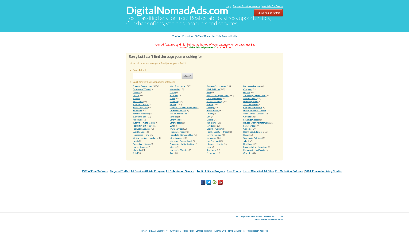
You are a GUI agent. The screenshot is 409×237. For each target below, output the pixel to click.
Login (228, 6)
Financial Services (177, 132)
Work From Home (177, 86)
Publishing (174, 95)
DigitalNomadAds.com (177, 10)
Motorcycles (138, 120)
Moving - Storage (214, 135)
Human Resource (140, 147)
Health (136, 95)
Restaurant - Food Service (254, 150)
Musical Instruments (178, 114)
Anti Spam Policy (160, 230)
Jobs (245, 141)
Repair (246, 135)
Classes (210, 120)
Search (187, 75)
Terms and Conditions (236, 230)
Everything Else (139, 117)
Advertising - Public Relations (182, 144)
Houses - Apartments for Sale (256, 123)
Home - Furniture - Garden (254, 110)
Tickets (210, 114)
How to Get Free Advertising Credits (268, 219)
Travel (172, 98)
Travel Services (176, 129)
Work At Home (213, 89)
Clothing (210, 107)
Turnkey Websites (214, 98)
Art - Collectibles (250, 104)
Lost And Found (213, 141)
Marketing (137, 150)
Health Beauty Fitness (252, 132)
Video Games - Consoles (253, 114)
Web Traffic (138, 101)
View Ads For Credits (272, 6)
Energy (173, 92)
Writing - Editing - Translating (145, 138)
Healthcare (248, 144)
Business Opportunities (142, 86)
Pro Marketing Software (289, 171)
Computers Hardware (252, 107)
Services (210, 126)
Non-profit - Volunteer (179, 150)
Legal (209, 147)
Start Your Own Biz (141, 104)
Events (136, 141)
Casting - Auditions (215, 129)
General (246, 92)
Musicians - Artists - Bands (181, 141)
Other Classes (176, 123)
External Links (220, 230)
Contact (280, 216)
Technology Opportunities (254, 95)
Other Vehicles (176, 120)
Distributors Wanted (142, 89)
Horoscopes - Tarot (141, 135)
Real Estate (211, 150)
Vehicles (173, 117)
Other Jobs (248, 153)
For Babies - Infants (178, 110)
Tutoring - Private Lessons (144, 123)
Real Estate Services (141, 129)
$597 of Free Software (95, 171)
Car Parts (247, 117)
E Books (136, 92)
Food (209, 92)
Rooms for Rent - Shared (143, 126)
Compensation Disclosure (257, 230)
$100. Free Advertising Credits (323, 171)
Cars (209, 117)
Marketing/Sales (250, 101)
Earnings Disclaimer (204, 230)
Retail (135, 153)
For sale (173, 104)
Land (172, 126)
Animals (210, 104)
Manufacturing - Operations (255, 147)
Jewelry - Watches (141, 114)
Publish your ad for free (268, 12)
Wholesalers (175, 89)
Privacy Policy (147, 230)
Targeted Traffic (119, 171)
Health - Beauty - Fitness (217, 132)
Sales (172, 153)
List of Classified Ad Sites (258, 171)
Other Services (176, 138)
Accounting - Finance (141, 144)
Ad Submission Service (180, 171)
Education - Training (215, 144)
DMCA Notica (175, 230)
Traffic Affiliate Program (211, 171)
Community (212, 138)
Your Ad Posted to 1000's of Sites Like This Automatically (204, 36)
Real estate (211, 123)
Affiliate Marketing (215, 101)
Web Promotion (250, 98)
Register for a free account (246, 6)
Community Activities (252, 138)
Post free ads (269, 216)
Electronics (137, 110)
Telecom (136, 98)
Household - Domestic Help (181, 135)
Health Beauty (213, 110)
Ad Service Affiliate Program (148, 171)
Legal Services (249, 126)
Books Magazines (140, 107)
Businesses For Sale (251, 86)
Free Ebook (234, 171)
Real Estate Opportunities (218, 95)
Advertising (175, 101)
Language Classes (251, 120)
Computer (247, 89)
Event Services (139, 132)
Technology (211, 153)
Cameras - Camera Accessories (183, 107)
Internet (173, 147)
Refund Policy (188, 230)
